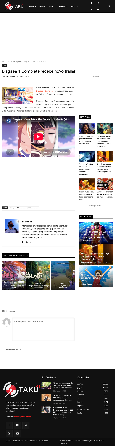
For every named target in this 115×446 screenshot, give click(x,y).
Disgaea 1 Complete (44, 91)
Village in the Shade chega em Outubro (38, 287)
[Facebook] (91, 3)
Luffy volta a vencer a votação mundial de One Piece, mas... (105, 194)
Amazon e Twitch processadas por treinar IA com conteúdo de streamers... (86, 169)
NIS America (33, 208)
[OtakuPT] (14, 6)
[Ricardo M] (12, 231)
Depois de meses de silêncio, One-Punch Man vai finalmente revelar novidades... (104, 141)
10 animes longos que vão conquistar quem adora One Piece (94, 278)
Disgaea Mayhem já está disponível (63, 287)
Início (4, 61)
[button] (109, 6)
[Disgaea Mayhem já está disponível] (63, 275)
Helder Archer (87, 241)
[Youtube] (97, 9)
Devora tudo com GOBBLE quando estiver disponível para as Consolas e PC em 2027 (14, 285)
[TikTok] (25, 425)
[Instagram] (97, 3)
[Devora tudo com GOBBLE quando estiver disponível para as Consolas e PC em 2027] (14, 275)
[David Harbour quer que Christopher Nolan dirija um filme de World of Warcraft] (87, 128)
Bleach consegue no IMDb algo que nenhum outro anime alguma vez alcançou (95, 256)
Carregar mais (95, 206)
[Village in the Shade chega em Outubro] (38, 275)
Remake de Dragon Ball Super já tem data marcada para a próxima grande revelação (95, 235)
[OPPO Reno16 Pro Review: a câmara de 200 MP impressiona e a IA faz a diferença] (46, 409)
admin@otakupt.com (23, 416)
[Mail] (27, 242)
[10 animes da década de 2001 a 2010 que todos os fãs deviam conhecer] (46, 385)
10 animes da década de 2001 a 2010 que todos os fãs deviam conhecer (63, 385)
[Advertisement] (57, 37)
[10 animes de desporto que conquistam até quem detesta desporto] (46, 397)
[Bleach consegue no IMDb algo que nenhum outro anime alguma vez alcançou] (105, 156)
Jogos (10, 61)
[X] (91, 9)
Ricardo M (10, 76)
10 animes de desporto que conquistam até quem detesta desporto (62, 397)
